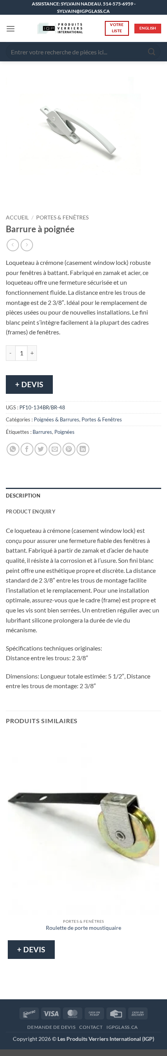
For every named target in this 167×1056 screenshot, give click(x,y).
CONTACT (91, 1027)
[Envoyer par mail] (55, 449)
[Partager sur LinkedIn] (83, 449)
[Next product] (13, 245)
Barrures (42, 432)
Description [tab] (23, 495)
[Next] (34, 196)
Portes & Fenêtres (62, 217)
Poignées (64, 432)
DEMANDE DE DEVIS (51, 1027)
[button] (10, 28)
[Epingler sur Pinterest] (69, 449)
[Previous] (13, 196)
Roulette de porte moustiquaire (83, 928)
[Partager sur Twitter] (41, 449)
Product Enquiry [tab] (31, 511)
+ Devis (29, 384)
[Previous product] (27, 245)
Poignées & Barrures (56, 419)
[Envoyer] (152, 51)
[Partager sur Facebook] (27, 449)
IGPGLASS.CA (122, 1027)
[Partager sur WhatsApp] (13, 449)
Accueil (17, 217)
